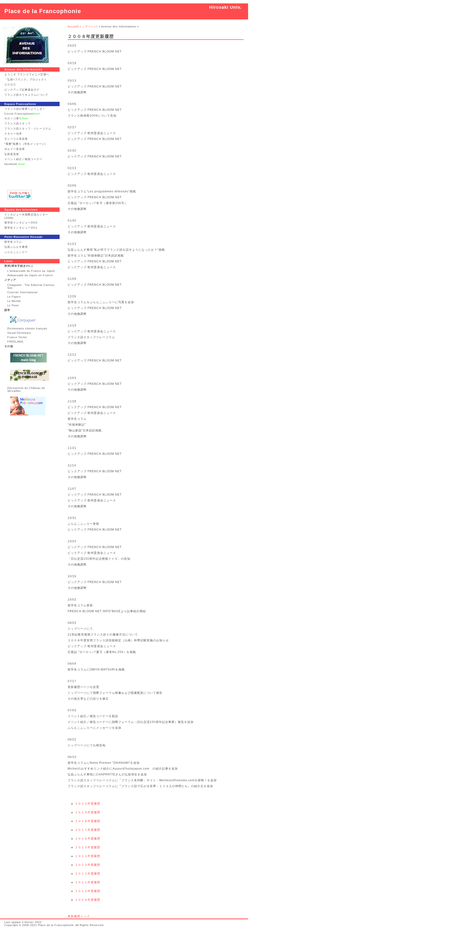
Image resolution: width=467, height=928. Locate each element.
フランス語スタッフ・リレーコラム (27, 128)
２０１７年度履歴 (87, 830)
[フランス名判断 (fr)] (31, 406)
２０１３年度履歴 (87, 865)
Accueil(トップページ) (83, 26)
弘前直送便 (11, 154)
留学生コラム (13, 241)
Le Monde (14, 301)
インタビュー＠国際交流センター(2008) (26, 216)
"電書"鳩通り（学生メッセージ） (26, 143)
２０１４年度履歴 (87, 856)
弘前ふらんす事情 (16, 246)
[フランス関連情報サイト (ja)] (31, 357)
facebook (14, 164)
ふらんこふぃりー (16, 251)
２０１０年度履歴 (87, 891)
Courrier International (22, 292)
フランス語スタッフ (17, 123)
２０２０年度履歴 (87, 803)
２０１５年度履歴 (87, 847)
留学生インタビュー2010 (20, 222)
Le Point (13, 305)
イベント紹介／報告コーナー (23, 159)
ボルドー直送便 (14, 148)
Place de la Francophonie (42, 11)
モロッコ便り (16, 118)
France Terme (17, 337)
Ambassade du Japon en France (30, 275)
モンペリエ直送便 (16, 138)
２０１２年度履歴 (87, 873)
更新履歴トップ (79, 916)
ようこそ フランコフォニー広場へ (26, 74)
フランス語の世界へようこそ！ (24, 108)
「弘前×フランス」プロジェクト (25, 79)
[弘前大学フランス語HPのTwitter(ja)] (30, 194)
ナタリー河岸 (13, 133)
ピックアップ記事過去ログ (21, 89)
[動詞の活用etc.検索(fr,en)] (31, 319)
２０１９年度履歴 (87, 812)
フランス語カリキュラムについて (26, 94)
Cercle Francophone (22, 113)
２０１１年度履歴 (87, 882)
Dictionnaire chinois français (27, 328)
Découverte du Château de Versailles (26, 389)
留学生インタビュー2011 (20, 227)
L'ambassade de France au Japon (31, 270)
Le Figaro (14, 296)
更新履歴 (10, 84)
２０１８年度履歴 (87, 821)
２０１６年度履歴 (87, 838)
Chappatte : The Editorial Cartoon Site (30, 286)
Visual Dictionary (19, 332)
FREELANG (15, 341)
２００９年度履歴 (87, 900)
